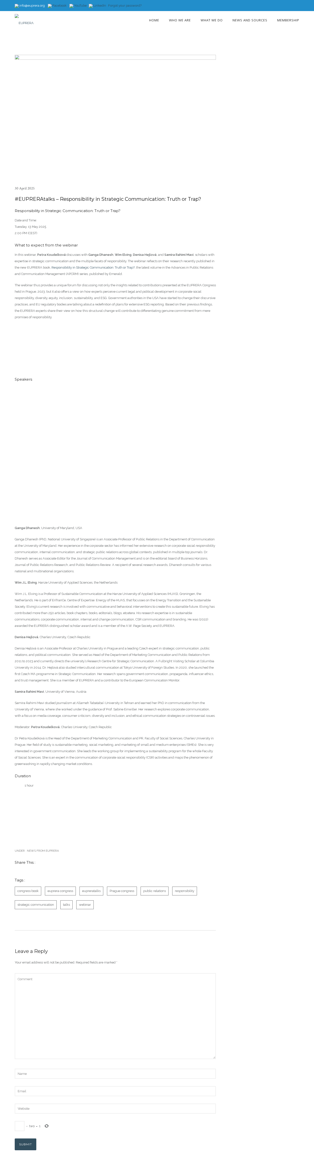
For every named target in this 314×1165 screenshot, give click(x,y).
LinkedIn (100, 5)
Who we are (180, 20)
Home (154, 20)
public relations (154, 891)
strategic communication (35, 904)
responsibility (184, 891)
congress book (28, 891)
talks (66, 904)
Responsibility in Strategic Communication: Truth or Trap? (93, 267)
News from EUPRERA (42, 850)
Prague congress (122, 891)
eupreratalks (91, 891)
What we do (212, 20)
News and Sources (250, 20)
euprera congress (60, 891)
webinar (85, 904)
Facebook (59, 5)
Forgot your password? (125, 5)
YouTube (80, 5)
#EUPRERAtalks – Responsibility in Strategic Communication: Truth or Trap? (108, 199)
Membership (288, 20)
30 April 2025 (25, 188)
